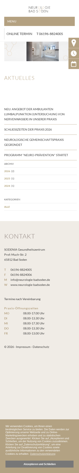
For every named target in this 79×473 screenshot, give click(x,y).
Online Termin (19, 34)
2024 (7, 185)
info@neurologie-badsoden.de (30, 279)
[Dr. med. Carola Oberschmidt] (39, 7)
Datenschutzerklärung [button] (42, 453)
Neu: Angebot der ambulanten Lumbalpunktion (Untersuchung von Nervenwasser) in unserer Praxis (34, 114)
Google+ (73, 64)
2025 (7, 178)
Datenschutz (41, 347)
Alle (7, 206)
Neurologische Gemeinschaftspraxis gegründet (34, 142)
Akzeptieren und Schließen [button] (40, 464)
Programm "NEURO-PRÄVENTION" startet (36, 155)
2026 (7, 171)
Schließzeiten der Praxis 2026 (28, 129)
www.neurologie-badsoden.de (30, 284)
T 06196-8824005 (49, 34)
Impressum (23, 347)
